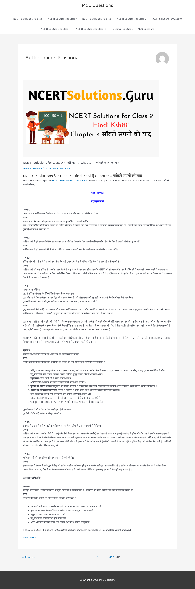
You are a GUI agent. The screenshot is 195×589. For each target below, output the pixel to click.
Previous (28, 557)
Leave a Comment (32, 168)
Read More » (29, 538)
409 (111, 557)
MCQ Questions (97, 5)
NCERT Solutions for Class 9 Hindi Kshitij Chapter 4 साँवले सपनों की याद (71, 162)
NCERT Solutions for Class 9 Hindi (69, 181)
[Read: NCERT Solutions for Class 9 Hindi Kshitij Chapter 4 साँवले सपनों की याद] (91, 118)
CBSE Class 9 (51, 168)
